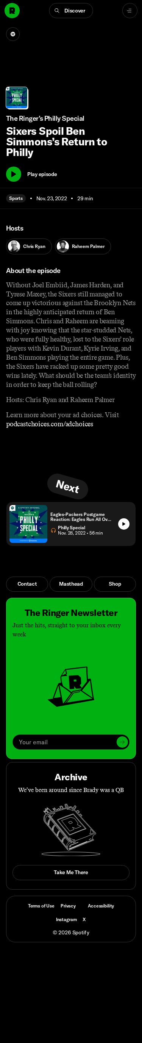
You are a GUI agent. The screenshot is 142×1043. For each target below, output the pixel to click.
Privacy (68, 906)
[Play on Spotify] (13, 34)
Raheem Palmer (88, 246)
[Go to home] (12, 10)
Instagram (66, 919)
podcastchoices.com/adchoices (49, 424)
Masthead (71, 583)
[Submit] (122, 742)
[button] (71, 10)
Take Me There (71, 872)
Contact (27, 583)
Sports (16, 198)
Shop (115, 583)
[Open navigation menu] (129, 10)
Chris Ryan (34, 246)
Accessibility (101, 906)
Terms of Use (41, 906)
